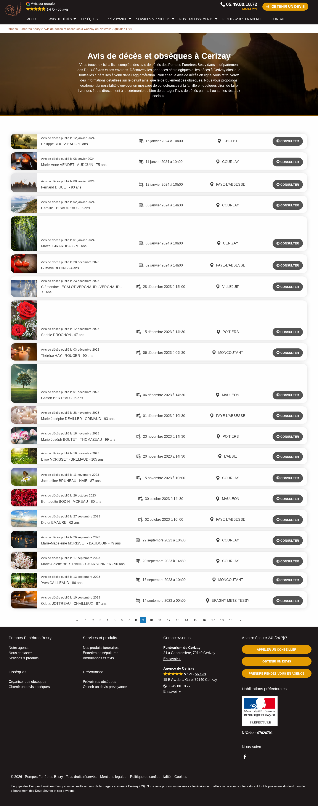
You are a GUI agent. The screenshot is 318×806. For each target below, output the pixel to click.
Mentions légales (113, 777)
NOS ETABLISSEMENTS (196, 19)
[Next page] (240, 620)
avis (63, 9)
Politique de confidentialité (150, 777)
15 (195, 620)
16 (204, 620)
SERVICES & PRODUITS (153, 19)
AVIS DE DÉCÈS (60, 19)
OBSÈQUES (89, 19)
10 (151, 620)
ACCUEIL (33, 19)
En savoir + (172, 659)
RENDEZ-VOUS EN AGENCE (242, 19)
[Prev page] (78, 620)
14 (186, 620)
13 (177, 620)
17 (213, 620)
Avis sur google (49, 6)
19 (231, 620)
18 (222, 620)
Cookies (180, 777)
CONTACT (278, 19)
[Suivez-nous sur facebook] (247, 757)
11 (160, 620)
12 (168, 620)
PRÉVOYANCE (117, 19)
